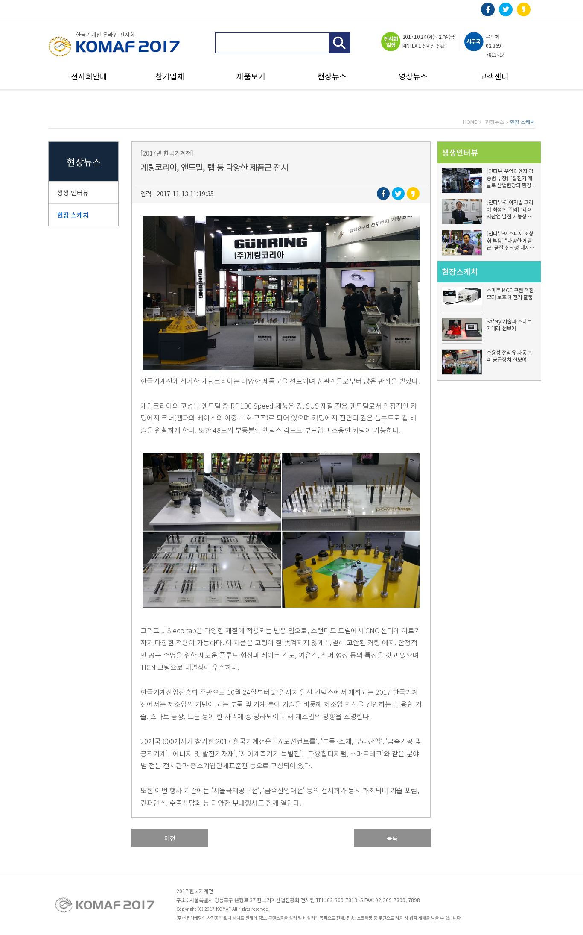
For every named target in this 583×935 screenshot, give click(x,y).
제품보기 (250, 77)
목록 (392, 838)
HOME (470, 121)
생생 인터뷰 (73, 192)
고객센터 (494, 77)
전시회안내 (89, 77)
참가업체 (169, 77)
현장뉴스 (332, 77)
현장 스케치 (73, 214)
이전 (169, 838)
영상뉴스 (413, 77)
